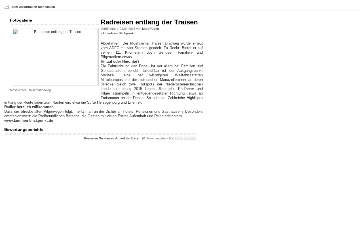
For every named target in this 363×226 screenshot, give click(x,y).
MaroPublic (150, 28)
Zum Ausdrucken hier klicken (33, 7)
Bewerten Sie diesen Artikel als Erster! (112, 138)
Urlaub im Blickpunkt (119, 33)
